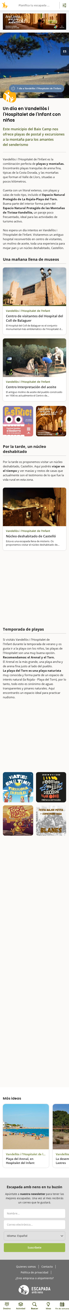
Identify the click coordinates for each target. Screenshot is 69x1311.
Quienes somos (26, 1266)
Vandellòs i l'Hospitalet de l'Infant (28, 311)
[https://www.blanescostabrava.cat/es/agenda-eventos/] (51, 820)
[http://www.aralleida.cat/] (34, 21)
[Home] (4, 5)
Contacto (47, 1266)
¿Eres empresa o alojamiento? (35, 1278)
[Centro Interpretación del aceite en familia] (34, 357)
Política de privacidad (34, 1272)
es (65, 51)
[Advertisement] (34, 588)
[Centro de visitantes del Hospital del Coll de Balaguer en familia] (34, 287)
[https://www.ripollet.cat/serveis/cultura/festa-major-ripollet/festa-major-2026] (18, 820)
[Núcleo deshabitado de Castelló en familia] (34, 507)
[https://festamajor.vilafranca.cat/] (51, 787)
